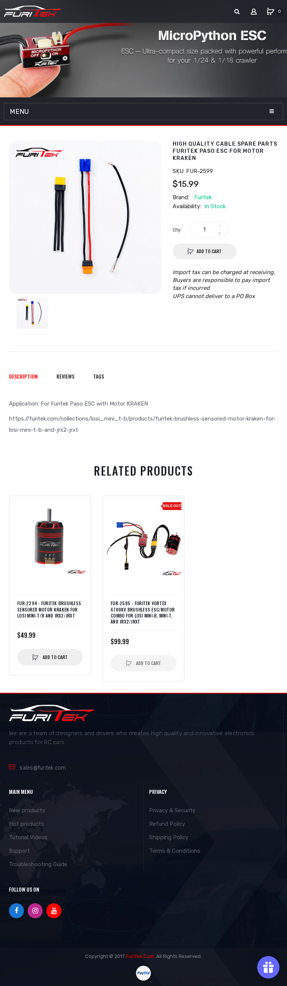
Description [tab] (23, 376)
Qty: (177, 230)
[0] (270, 11)
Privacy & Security (172, 810)
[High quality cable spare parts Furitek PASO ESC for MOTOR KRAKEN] (32, 313)
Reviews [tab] (65, 376)
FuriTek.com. (140, 956)
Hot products (26, 823)
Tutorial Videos (28, 837)
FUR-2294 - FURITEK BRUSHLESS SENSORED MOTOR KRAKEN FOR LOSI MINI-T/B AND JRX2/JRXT (49, 609)
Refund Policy (167, 823)
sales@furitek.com (42, 768)
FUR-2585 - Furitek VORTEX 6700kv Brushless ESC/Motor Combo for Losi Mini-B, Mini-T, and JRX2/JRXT (143, 612)
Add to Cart (209, 251)
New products (27, 810)
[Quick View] (19, 520)
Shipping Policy (168, 837)
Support (19, 850)
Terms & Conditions (174, 850)
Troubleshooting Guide (38, 864)
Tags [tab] (98, 376)
